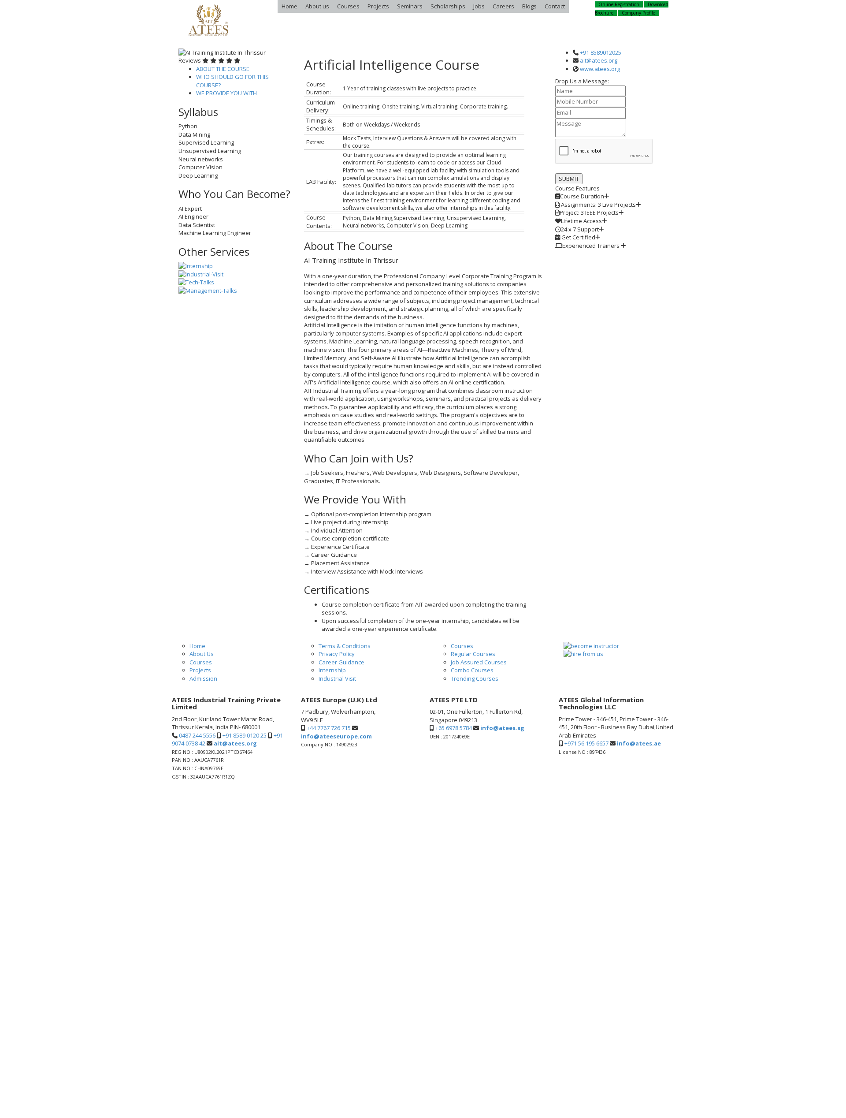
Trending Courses (474, 678)
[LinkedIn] (647, 790)
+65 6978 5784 (453, 728)
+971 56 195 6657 (586, 743)
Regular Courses (473, 654)
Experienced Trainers (591, 246)
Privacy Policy (337, 654)
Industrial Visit (337, 678)
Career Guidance (341, 662)
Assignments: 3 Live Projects (598, 205)
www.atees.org (600, 69)
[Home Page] (208, 20)
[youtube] (669, 790)
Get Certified (577, 237)
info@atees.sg (502, 728)
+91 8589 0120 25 (245, 735)
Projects (378, 6)
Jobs (479, 6)
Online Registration (618, 4)
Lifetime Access (581, 221)
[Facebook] (631, 790)
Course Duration (582, 196)
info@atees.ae (639, 743)
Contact (555, 6)
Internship (332, 670)
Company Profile (638, 13)
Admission (203, 678)
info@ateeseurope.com (336, 736)
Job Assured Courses (479, 662)
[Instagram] (638, 790)
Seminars (410, 6)
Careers (503, 6)
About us (317, 6)
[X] (656, 790)
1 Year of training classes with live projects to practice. (600, 196)
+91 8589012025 (600, 52)
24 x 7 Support (580, 229)
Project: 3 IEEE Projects (589, 212)
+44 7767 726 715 (329, 728)
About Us (201, 654)
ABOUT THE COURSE (222, 69)
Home (289, 6)
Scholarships (447, 6)
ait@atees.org (598, 60)
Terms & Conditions (345, 646)
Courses (348, 6)
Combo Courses (472, 670)
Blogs (529, 6)
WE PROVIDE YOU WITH (226, 93)
